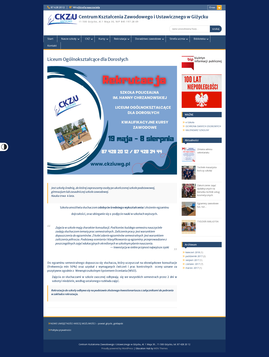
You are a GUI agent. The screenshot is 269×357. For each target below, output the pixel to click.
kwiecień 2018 (193, 252)
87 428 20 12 (58, 7)
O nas (212, 7)
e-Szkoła (190, 122)
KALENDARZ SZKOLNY (197, 130)
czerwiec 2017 (193, 263)
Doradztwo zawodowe (148, 38)
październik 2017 (194, 256)
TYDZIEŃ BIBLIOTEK (208, 221)
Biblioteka (199, 38)
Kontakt (52, 45)
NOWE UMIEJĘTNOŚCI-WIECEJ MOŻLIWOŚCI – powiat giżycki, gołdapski (86, 323)
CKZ (87, 38)
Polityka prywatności (60, 330)
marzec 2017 (192, 267)
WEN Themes (161, 348)
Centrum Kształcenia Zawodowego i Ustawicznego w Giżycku (143, 17)
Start (50, 38)
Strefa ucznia (177, 38)
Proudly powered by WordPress (117, 348)
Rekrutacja (120, 38)
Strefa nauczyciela (89, 7)
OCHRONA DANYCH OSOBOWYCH (203, 126)
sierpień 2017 (192, 260)
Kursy (102, 38)
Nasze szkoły (68, 38)
